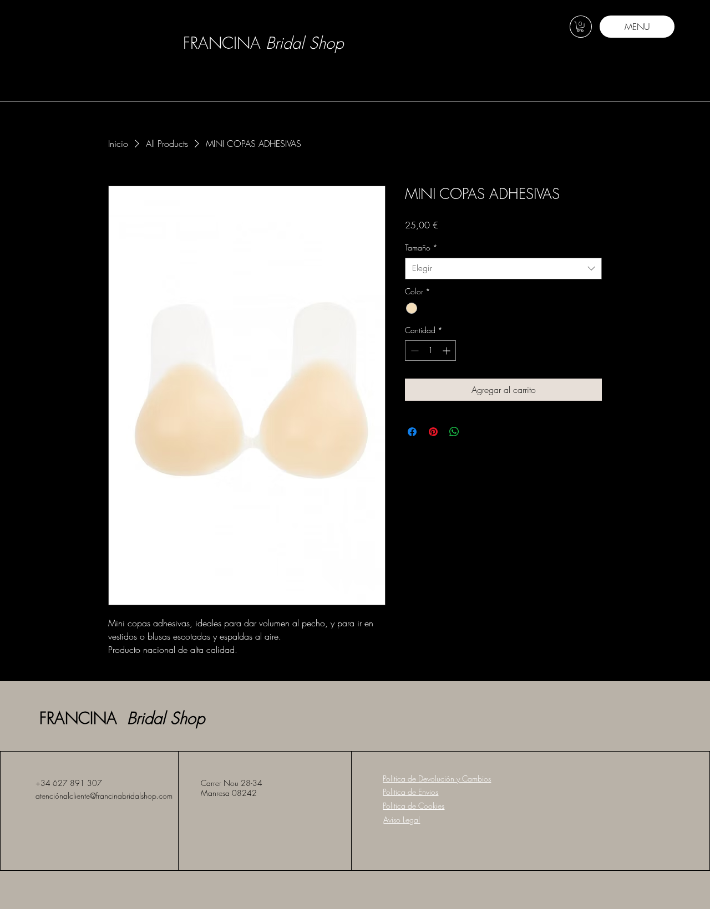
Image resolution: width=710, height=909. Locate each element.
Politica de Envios (410, 792)
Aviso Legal (401, 819)
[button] (580, 27)
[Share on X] (475, 431)
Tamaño (421, 247)
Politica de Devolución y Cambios (437, 778)
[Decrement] (413, 350)
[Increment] (447, 350)
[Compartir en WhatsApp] (454, 431)
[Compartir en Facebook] (412, 431)
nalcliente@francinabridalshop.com (116, 795)
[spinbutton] (430, 350)
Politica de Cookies (413, 805)
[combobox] (503, 268)
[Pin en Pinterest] (433, 431)
